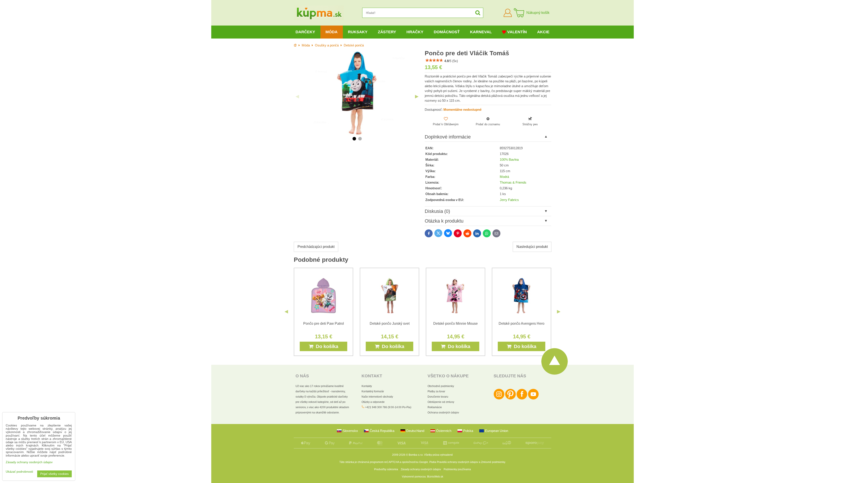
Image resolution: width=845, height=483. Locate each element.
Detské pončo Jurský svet (390, 323)
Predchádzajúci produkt (316, 247)
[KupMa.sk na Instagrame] (499, 398)
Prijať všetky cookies (54, 474)
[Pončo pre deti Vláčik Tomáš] (357, 93)
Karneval (481, 32)
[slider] (434, 60)
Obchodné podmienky (441, 386)
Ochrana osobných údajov (443, 412)
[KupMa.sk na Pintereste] (510, 398)
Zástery (387, 32)
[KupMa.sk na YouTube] (533, 398)
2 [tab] (360, 138)
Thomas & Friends (513, 182)
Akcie (543, 32)
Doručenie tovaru (438, 396)
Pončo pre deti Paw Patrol (323, 323)
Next (416, 96)
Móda (331, 32)
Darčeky (305, 32)
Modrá (504, 177)
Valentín (517, 32)
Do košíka (325, 346)
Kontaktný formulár (373, 391)
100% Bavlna (509, 159)
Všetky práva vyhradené (438, 454)
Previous (297, 96)
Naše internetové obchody (377, 396)
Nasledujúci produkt (532, 247)
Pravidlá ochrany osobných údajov (457, 462)
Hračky (414, 32)
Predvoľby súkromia (386, 469)
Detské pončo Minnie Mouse (455, 323)
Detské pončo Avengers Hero (521, 323)
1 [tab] (354, 138)
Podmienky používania (457, 469)
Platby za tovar (436, 391)
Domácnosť (447, 32)
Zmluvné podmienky (493, 462)
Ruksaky (357, 32)
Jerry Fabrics (509, 200)
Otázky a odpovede (373, 402)
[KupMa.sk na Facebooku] (521, 398)
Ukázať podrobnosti (19, 471)
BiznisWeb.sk (435, 476)
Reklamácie (435, 407)
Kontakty (367, 386)
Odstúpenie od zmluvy (441, 402)
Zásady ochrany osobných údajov (421, 469)
